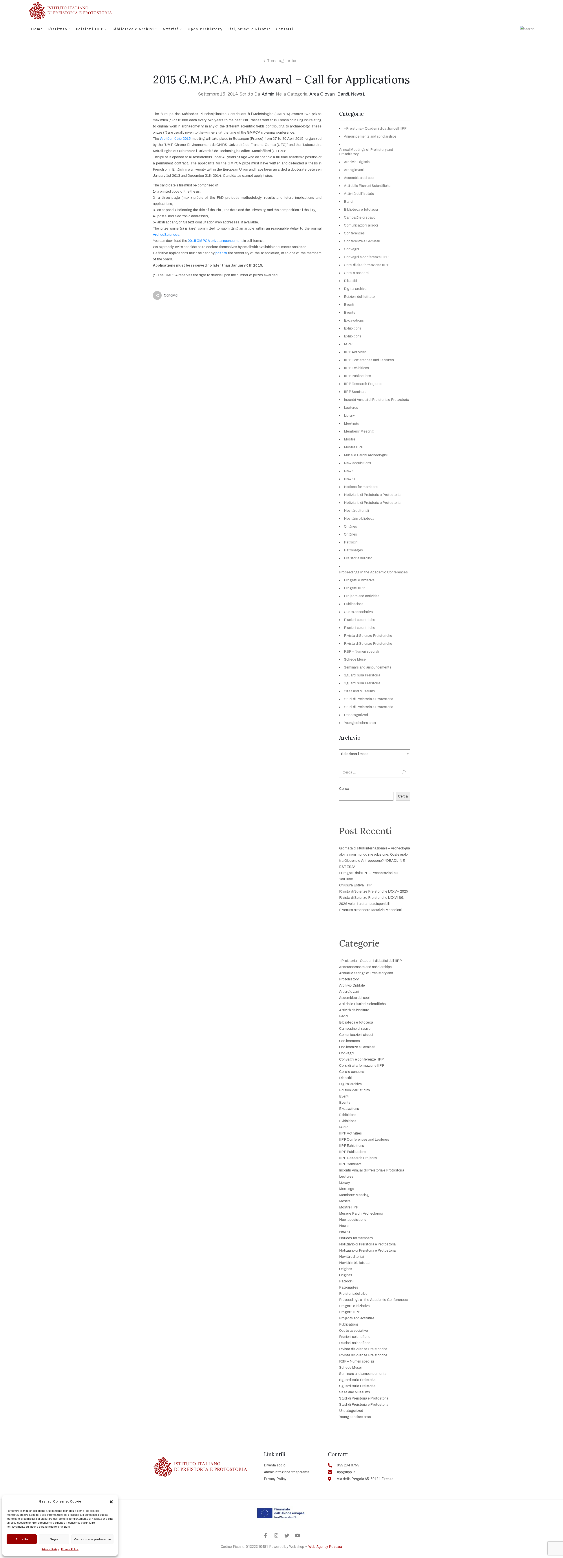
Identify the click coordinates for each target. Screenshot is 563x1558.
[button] (111, 1501)
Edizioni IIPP (90, 29)
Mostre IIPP (353, 447)
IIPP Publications (357, 376)
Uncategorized (356, 715)
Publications (353, 604)
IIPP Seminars (355, 392)
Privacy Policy (50, 1549)
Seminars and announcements (367, 667)
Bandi (343, 94)
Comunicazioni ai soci (361, 225)
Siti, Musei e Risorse (249, 29)
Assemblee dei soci (359, 178)
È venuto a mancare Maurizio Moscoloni (370, 910)
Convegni (351, 249)
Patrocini (351, 542)
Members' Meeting (359, 431)
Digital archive (355, 289)
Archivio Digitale (357, 162)
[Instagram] (276, 1536)
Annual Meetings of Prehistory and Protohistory (366, 152)
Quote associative (358, 612)
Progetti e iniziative (359, 580)
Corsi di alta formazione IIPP (366, 265)
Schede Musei (355, 659)
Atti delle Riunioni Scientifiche (367, 186)
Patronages (353, 550)
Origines (350, 526)
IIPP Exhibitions (356, 368)
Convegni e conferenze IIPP (366, 257)
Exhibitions (352, 328)
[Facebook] (266, 1536)
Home (37, 29)
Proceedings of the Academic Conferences (373, 572)
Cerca (344, 788)
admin (268, 94)
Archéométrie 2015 (176, 138)
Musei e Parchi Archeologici (366, 455)
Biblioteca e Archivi (133, 29)
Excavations (354, 320)
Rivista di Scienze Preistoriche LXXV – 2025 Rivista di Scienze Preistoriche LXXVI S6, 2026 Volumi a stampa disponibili (373, 897)
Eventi (349, 304)
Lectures (351, 407)
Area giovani (322, 94)
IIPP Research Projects (363, 384)
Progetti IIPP (354, 588)
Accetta (21, 1539)
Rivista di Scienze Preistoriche (368, 635)
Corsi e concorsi (356, 273)
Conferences (354, 233)
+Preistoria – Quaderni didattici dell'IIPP (375, 128)
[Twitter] (287, 1536)
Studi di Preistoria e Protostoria (368, 699)
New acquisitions (357, 463)
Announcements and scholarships (370, 136)
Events (349, 312)
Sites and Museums (359, 691)
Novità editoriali (356, 510)
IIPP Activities (355, 352)
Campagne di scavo (359, 217)
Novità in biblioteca (359, 518)
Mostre (349, 439)
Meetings (351, 423)
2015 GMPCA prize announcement (215, 241)
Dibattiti (350, 281)
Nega (54, 1539)
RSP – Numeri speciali (361, 651)
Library (349, 415)
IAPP (348, 344)
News (348, 471)
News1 (358, 94)
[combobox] (374, 753)
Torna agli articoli (283, 61)
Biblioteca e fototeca (361, 209)
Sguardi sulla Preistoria (362, 675)
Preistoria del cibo (358, 558)
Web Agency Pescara (325, 1547)
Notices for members (361, 487)
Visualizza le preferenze (92, 1539)
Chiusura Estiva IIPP (355, 885)
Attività (171, 29)
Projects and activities (362, 596)
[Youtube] (297, 1536)
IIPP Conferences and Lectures (369, 360)
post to (221, 253)
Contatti (284, 29)
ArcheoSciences (166, 234)
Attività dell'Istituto (359, 193)
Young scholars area (360, 723)
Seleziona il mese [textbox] (354, 754)
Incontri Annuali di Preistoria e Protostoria (376, 399)
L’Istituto (57, 29)
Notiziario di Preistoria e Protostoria (372, 495)
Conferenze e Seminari (362, 241)
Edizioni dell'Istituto (359, 296)
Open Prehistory (205, 29)
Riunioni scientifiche (359, 620)
